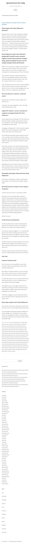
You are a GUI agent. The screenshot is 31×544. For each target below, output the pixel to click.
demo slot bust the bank (7, 331)
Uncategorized (16, 322)
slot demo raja (19, 347)
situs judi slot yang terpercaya (8, 342)
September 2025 (5, 411)
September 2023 (5, 454)
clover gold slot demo (11, 327)
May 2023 (4, 462)
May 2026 (4, 397)
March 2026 (4, 400)
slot (2, 492)
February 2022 (5, 483)
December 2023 (5, 449)
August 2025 (4, 413)
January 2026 (5, 404)
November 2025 (5, 408)
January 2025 (5, 426)
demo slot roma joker (20, 335)
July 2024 (4, 436)
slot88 (3, 517)
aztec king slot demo (9, 326)
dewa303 (4, 525)
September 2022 (5, 476)
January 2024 (5, 447)
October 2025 (5, 409)
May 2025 (4, 418)
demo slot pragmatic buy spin (8, 335)
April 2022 (4, 480)
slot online (4, 496)
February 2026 (5, 402)
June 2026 (4, 395)
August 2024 (4, 435)
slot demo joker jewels (17, 345)
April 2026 (4, 399)
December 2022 (5, 471)
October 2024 (5, 431)
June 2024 (4, 438)
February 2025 (5, 424)
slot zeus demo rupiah (10, 349)
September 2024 (5, 433)
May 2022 (4, 478)
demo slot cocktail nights (18, 331)
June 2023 (4, 460)
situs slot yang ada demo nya (22, 342)
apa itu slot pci (18, 324)
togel (3, 507)
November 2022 (5, 472)
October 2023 (5, 453)
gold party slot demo (9, 336)
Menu (15, 9)
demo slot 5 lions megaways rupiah (18, 329)
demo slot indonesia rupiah (14, 333)
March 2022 (4, 481)
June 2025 (4, 417)
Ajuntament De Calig (15, 3)
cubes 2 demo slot (20, 327)
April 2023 (4, 463)
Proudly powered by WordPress (15, 541)
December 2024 (5, 427)
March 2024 (4, 444)
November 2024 (5, 429)
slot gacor (4, 510)
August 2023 (4, 456)
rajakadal (4, 514)
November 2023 (5, 451)
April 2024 (4, 442)
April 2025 (4, 420)
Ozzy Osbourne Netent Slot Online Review (14, 23)
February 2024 (5, 445)
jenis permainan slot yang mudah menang (16, 338)
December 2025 (5, 406)
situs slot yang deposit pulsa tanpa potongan (12, 344)
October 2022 (5, 474)
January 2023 (5, 469)
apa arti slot (11, 324)
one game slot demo (11, 340)
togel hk (3, 503)
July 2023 (4, 458)
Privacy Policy (4, 541)
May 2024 (4, 440)
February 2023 (5, 467)
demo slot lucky (24, 333)
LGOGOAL (4, 499)
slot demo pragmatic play (10, 347)
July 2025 (4, 415)
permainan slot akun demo (22, 340)
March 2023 (4, 465)
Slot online (4, 532)
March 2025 (4, 422)
